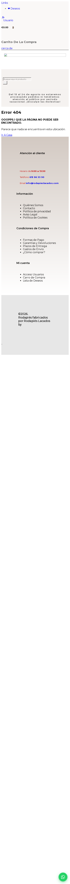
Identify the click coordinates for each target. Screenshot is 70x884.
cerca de (7, 48)
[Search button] (5, 82)
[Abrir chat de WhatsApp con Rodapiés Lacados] (63, 877)
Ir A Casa (6, 135)
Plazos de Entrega (35, 246)
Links (4, 2)
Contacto (29, 208)
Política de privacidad (37, 211)
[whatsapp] (45, 162)
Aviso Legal (30, 214)
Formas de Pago (33, 239)
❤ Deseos (14, 8)
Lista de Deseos (33, 280)
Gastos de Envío (33, 249)
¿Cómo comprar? (34, 252)
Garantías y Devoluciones (39, 243)
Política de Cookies (35, 217)
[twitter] (42, 162)
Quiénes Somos (33, 205)
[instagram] (48, 162)
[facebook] (39, 162)
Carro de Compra (34, 277)
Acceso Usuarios (33, 274)
